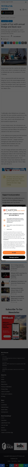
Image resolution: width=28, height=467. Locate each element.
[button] (14, 229)
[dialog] (14, 233)
